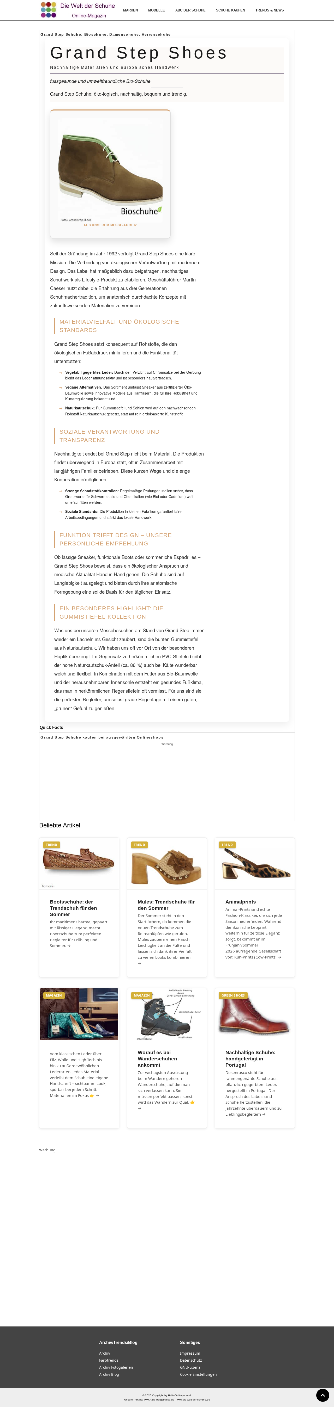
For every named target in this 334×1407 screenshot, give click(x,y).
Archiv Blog (109, 1374)
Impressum (190, 1353)
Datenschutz (191, 1360)
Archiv (104, 1353)
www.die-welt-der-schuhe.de (193, 1399)
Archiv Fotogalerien (116, 1367)
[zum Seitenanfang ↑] (322, 1395)
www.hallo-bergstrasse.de (159, 1399)
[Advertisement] (167, 783)
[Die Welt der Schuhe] (78, 10)
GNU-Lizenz (190, 1367)
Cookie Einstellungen (198, 1374)
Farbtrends (108, 1360)
